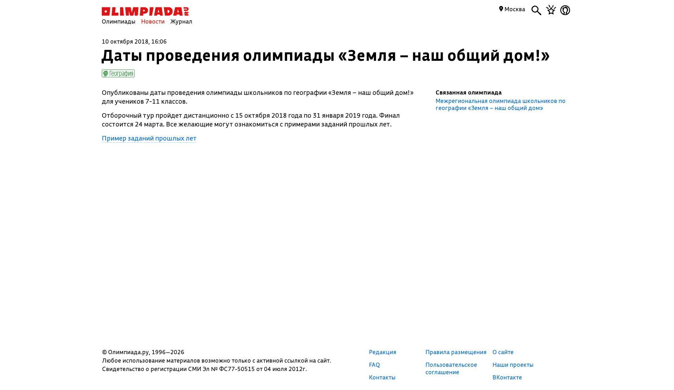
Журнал (181, 21)
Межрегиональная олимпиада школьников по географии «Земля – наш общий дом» (501, 104)
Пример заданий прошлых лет (149, 138)
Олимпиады (119, 21)
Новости (153, 21)
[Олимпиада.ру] (145, 11)
